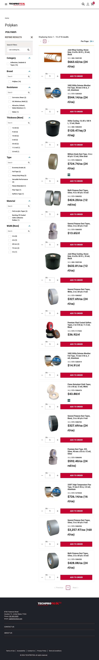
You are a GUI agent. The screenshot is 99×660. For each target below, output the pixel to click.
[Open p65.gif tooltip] (69, 174)
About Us (8, 633)
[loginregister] (87, 4)
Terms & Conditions (55, 651)
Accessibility (21, 651)
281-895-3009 (13, 616)
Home (7, 18)
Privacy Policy (41, 651)
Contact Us (9, 627)
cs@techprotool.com (15, 619)
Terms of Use (10, 651)
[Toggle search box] (83, 4)
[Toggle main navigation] (6, 4)
